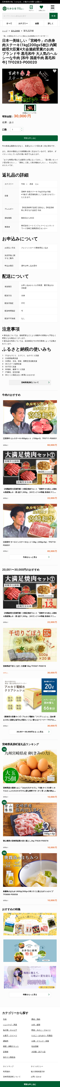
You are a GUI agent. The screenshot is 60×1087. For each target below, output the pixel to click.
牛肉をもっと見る (30, 557)
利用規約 (6, 1071)
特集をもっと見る (30, 994)
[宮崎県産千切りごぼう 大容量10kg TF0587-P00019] (30, 645)
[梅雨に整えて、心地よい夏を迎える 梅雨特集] (30, 977)
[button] (30, 86)
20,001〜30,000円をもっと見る (30, 732)
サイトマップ (8, 1066)
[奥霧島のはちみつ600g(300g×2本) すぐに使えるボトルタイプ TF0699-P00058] (30, 870)
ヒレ (37, 184)
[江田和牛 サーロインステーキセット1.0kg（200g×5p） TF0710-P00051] (30, 520)
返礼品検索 (15, 31)
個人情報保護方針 (38, 1071)
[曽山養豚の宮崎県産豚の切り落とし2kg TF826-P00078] (30, 819)
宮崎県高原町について (30, 382)
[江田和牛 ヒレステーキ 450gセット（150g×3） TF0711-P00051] (30, 417)
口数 (4, 129)
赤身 (31, 184)
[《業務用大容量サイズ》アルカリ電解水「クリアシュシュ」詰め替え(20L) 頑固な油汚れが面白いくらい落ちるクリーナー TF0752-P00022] (30, 695)
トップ (4, 31)
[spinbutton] (16, 129)
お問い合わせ (36, 1077)
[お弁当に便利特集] (30, 950)
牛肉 (23, 184)
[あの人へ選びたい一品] (30, 924)
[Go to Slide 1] (30, 108)
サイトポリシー (37, 1066)
